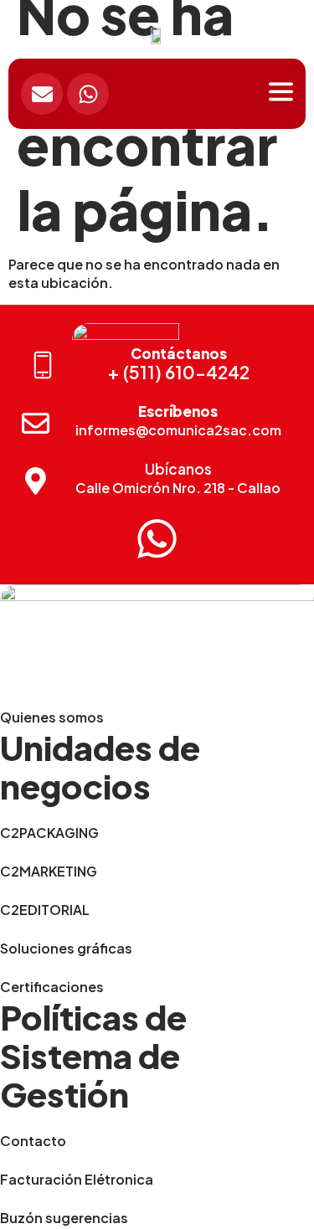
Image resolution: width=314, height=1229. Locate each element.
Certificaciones (52, 986)
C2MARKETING (48, 871)
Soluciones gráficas (66, 948)
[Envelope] (42, 94)
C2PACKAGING (49, 832)
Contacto (33, 1140)
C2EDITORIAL (45, 909)
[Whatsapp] (88, 94)
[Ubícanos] (35, 481)
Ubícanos (178, 469)
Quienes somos (52, 717)
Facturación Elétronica (76, 1179)
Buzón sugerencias (64, 1217)
